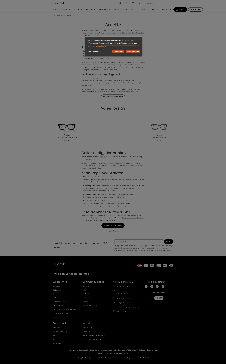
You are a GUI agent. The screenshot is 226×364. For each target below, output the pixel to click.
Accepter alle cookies (133, 51)
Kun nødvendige (118, 51)
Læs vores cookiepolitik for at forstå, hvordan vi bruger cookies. (120, 45)
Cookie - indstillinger (93, 51)
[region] (113, 46)
